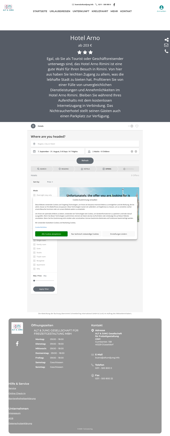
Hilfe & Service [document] (19, 383)
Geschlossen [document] (56, 362)
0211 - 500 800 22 (104, 378)
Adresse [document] (100, 330)
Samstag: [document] (41, 362)
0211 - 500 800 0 (103, 368)
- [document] (57, 339)
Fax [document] (97, 375)
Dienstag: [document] (41, 344)
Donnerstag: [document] (42, 353)
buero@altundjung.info (107, 357)
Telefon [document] (99, 365)
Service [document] (12, 388)
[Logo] (8, 13)
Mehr (114, 11)
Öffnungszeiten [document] (42, 325)
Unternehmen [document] (19, 408)
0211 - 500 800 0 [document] (104, 4)
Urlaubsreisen (60, 11)
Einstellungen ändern (118, 234)
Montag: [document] (40, 339)
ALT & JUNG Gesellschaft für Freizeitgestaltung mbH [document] (56, 332)
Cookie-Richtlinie (41, 227)
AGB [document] (11, 418)
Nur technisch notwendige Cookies (85, 234)
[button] (17, 328)
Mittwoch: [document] (41, 348)
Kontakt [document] (97, 325)
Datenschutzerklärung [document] (20, 423)
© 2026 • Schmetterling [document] (85, 429)
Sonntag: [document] (40, 367)
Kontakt (126, 11)
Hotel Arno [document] (85, 38)
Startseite (40, 11)
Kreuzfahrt (100, 11)
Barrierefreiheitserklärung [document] (22, 398)
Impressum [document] (15, 413)
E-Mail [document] (99, 354)
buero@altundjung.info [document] (84, 4)
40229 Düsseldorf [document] (104, 344)
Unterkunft (81, 11)
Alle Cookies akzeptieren (51, 234)
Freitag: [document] (40, 358)
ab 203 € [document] (85, 45)
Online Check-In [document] (17, 393)
